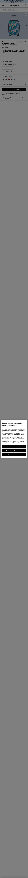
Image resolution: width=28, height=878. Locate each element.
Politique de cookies (16, 442)
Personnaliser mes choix (14, 454)
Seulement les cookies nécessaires (14, 450)
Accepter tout (14, 446)
